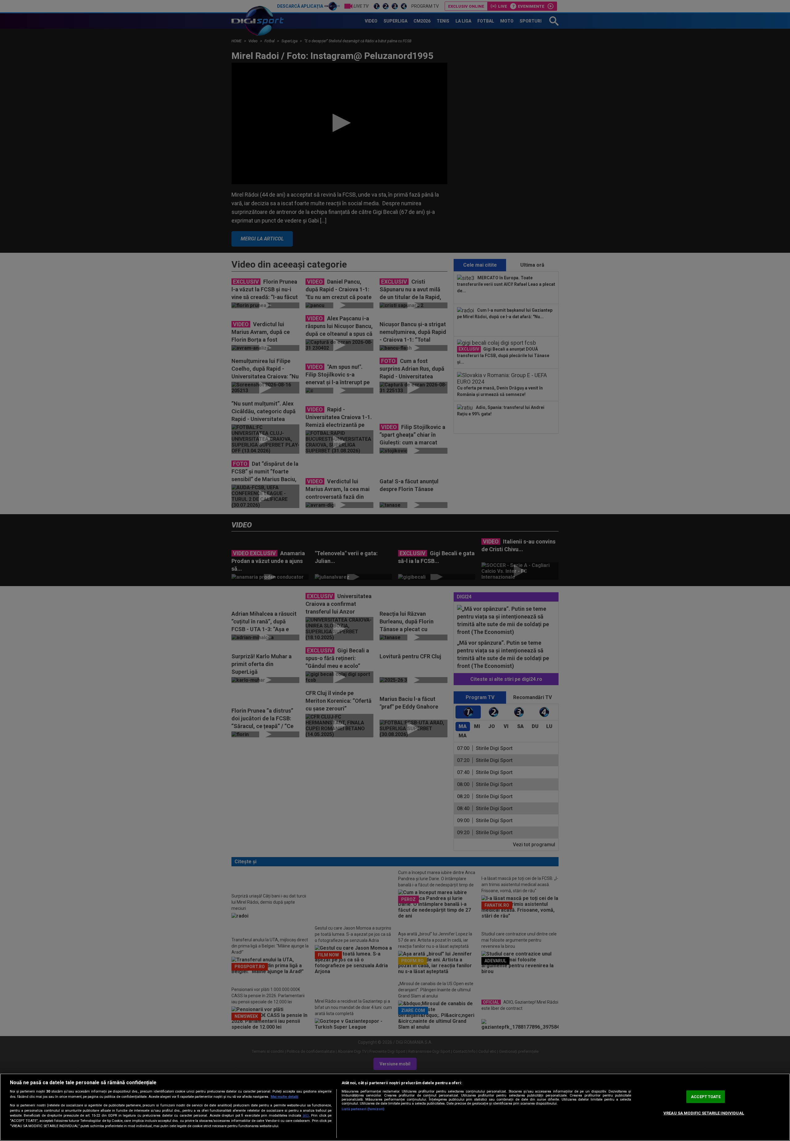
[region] (395, 1107)
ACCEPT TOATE (706, 1096)
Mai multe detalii (284, 1097)
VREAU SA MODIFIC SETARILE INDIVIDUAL (703, 1113)
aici (306, 1115)
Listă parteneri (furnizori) (363, 1109)
